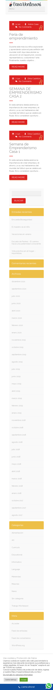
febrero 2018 (17, 486)
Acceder (15, 623)
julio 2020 (16, 296)
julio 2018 (16, 449)
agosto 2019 (17, 362)
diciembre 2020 (18, 281)
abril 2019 (16, 391)
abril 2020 (16, 311)
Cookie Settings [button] (10, 680)
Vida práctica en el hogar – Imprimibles (24, 252)
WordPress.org (18, 645)
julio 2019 (16, 369)
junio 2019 (16, 376)
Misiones (15, 584)
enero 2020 (17, 333)
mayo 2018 (16, 464)
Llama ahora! (28, 687)
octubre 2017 (17, 500)
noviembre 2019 (19, 340)
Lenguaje (16, 569)
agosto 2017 (17, 515)
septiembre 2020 (19, 289)
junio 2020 (16, 303)
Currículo (16, 547)
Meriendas (16, 577)
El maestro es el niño (21, 227)
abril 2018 (16, 471)
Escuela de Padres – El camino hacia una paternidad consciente (26, 242)
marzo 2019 (17, 398)
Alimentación (17, 533)
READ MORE (18, 66)
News (14, 591)
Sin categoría (17, 598)
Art (13, 540)
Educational (17, 555)
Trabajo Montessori (20, 606)
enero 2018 (16, 493)
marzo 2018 (17, 479)
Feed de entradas (19, 631)
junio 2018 (16, 457)
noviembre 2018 (19, 420)
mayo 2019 (16, 384)
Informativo (17, 562)
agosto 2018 (17, 442)
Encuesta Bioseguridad (22, 220)
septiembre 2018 (19, 435)
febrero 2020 (17, 325)
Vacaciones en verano (21, 234)
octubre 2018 (17, 427)
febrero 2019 (17, 406)
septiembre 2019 (19, 354)
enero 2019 (16, 413)
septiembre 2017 (19, 508)
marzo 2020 (17, 318)
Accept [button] (23, 680)
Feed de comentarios (21, 638)
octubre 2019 (17, 347)
